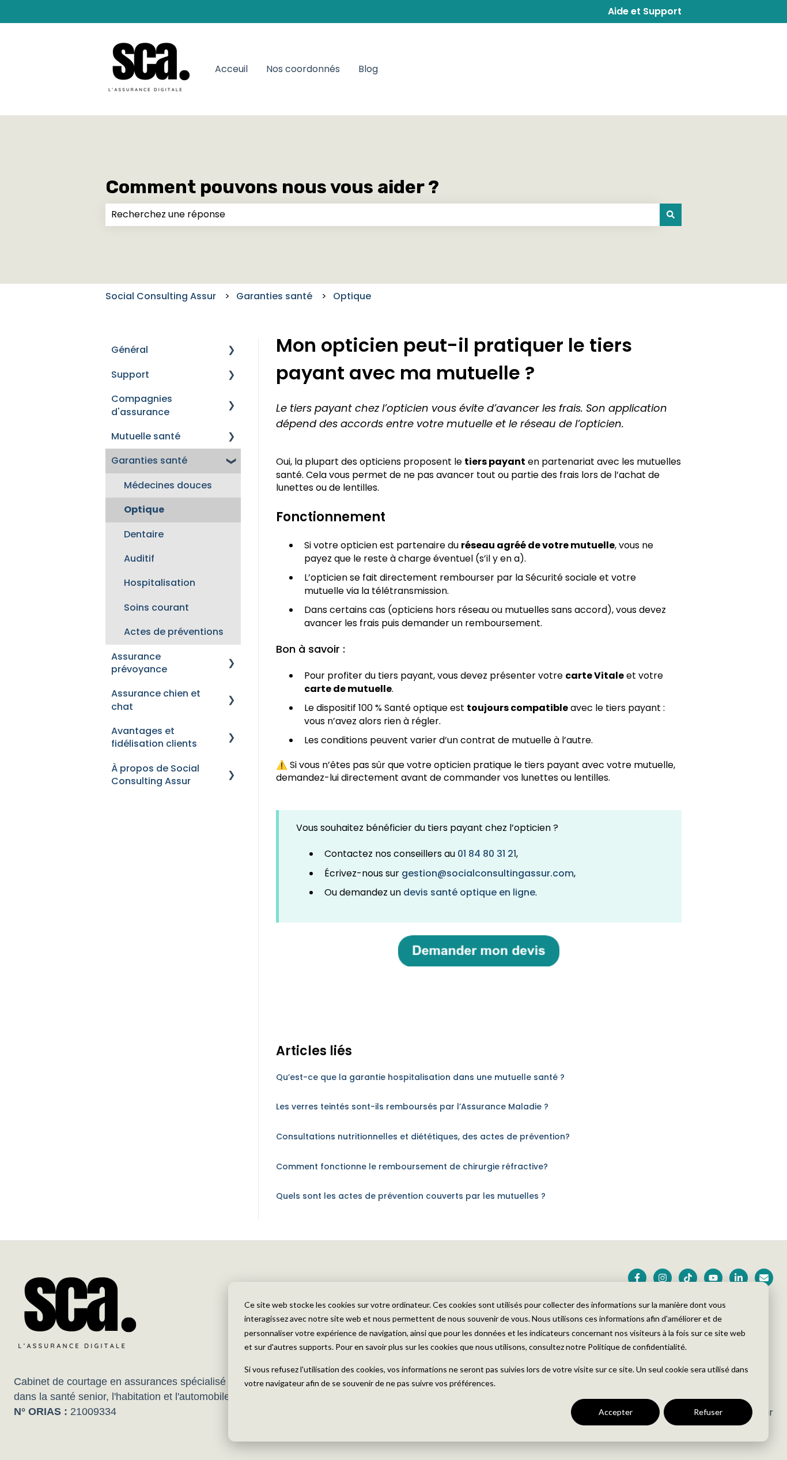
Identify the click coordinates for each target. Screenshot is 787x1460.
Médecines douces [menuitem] (168, 485)
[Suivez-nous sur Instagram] (662, 1278)
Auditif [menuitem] (139, 558)
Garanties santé (274, 296)
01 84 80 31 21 (486, 853)
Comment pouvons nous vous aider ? (272, 187)
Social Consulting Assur (160, 296)
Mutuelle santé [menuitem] (145, 436)
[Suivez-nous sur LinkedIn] (738, 1278)
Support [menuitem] (130, 374)
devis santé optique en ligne (469, 892)
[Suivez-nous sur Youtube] (713, 1278)
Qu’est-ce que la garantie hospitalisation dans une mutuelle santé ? (420, 1077)
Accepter (616, 1412)
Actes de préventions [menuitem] (174, 631)
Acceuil (231, 69)
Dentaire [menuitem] (144, 534)
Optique (352, 296)
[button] (231, 351)
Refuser (708, 1412)
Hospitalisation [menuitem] (159, 582)
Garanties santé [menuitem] (149, 460)
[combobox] (382, 214)
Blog (368, 69)
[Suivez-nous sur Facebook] (637, 1278)
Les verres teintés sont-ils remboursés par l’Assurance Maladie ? (412, 1106)
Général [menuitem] (129, 349)
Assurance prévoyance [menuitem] (139, 663)
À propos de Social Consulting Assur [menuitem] (155, 775)
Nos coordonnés (303, 69)
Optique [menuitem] (144, 509)
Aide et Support (645, 11)
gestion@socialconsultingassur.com (488, 873)
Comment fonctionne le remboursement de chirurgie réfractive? (412, 1166)
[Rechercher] (671, 214)
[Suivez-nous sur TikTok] (688, 1278)
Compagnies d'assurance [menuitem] (141, 405)
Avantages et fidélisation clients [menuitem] (154, 737)
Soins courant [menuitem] (156, 607)
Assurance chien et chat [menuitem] (155, 700)
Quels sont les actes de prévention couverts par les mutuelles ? (411, 1196)
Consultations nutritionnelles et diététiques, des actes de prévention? (423, 1136)
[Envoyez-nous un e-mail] (764, 1278)
